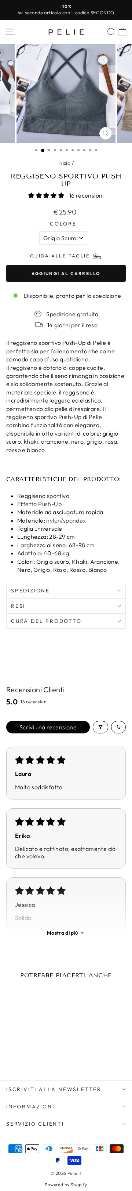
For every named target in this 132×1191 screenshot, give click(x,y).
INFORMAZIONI (30, 1106)
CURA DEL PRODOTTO (46, 621)
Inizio (64, 163)
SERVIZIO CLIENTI (35, 1123)
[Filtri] (100, 727)
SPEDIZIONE (30, 590)
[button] (46, 195)
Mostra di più (62, 933)
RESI (18, 606)
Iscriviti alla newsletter (54, 1089)
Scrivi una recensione (48, 727)
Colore (63, 223)
